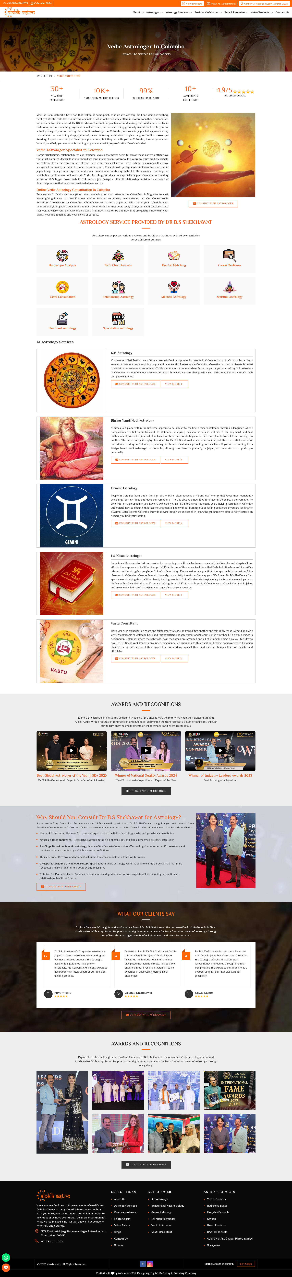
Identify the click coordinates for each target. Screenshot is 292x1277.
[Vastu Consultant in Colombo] (72, 651)
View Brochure (194, 3)
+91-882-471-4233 (17, 3)
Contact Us (282, 12)
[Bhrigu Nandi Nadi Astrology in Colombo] (72, 448)
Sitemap (119, 1245)
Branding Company (185, 1273)
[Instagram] (150, 1264)
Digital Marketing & (161, 1273)
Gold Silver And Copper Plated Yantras (230, 1238)
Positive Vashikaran (206, 12)
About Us (138, 12)
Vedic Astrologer (161, 1225)
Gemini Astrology (124, 488)
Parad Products (216, 1225)
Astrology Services (177, 12)
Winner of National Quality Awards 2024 (266, 3)
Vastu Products (216, 1199)
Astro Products (260, 12)
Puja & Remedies (234, 12)
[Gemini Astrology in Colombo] (72, 515)
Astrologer (152, 12)
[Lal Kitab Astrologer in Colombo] (72, 583)
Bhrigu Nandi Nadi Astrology (132, 420)
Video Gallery (122, 1225)
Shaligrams (213, 1245)
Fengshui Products (218, 1212)
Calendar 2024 (43, 3)
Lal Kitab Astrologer (126, 556)
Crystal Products (217, 1232)
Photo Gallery (122, 1219)
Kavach (211, 1219)
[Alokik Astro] (19, 12)
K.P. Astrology (121, 353)
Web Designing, (140, 1273)
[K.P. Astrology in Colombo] (72, 380)
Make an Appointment (223, 3)
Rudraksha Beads (217, 1205)
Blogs (117, 1232)
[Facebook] (143, 1264)
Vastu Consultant (124, 623)
